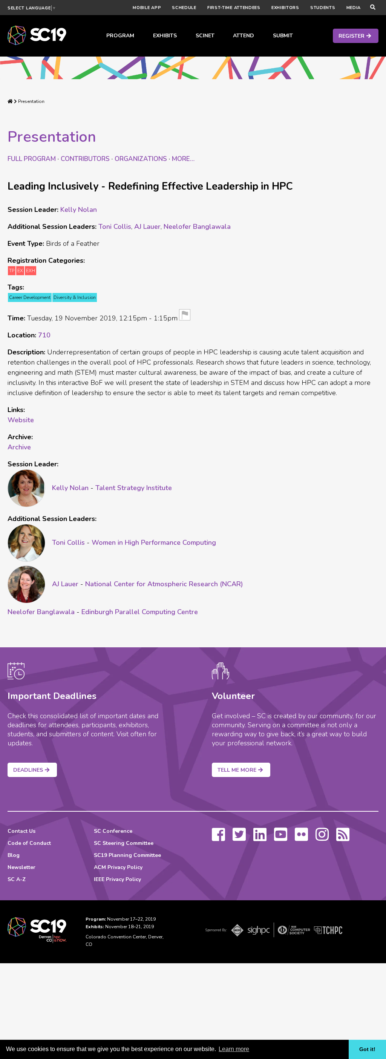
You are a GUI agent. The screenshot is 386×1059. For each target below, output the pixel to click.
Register (352, 36)
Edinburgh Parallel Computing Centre (139, 611)
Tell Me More (237, 770)
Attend (243, 35)
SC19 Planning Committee (127, 855)
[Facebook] (218, 838)
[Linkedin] (260, 838)
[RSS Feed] (342, 838)
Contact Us (21, 831)
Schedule (184, 8)
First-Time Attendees (233, 8)
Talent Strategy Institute (133, 487)
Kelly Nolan (78, 209)
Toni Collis (114, 226)
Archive (19, 447)
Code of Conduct (29, 843)
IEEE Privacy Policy (117, 879)
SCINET (205, 35)
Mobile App (147, 8)
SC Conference (113, 831)
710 (44, 335)
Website (21, 420)
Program (120, 35)
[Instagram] (322, 838)
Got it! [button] (367, 1049)
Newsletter (21, 867)
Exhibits (165, 35)
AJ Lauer (147, 226)
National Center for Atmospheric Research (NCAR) (164, 584)
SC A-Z (17, 879)
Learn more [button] (234, 1049)
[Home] (10, 101)
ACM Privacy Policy (118, 867)
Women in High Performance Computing (154, 542)
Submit (283, 35)
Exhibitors (285, 8)
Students (322, 8)
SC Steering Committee (123, 843)
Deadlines (28, 770)
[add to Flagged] (184, 316)
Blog (14, 855)
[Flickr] (301, 838)
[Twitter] (239, 838)
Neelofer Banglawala (197, 226)
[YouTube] (280, 838)
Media (353, 8)
